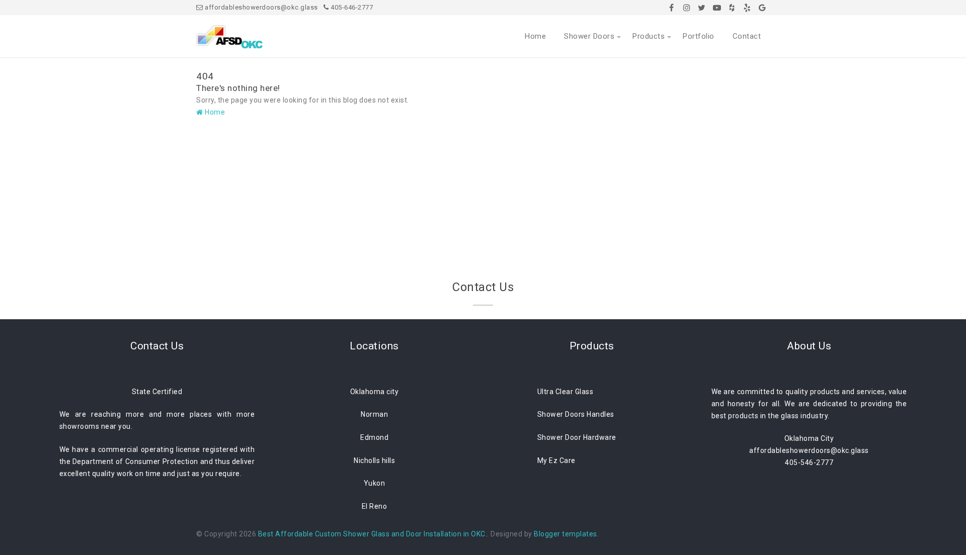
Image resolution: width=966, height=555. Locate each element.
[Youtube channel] (717, 7)
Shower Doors (589, 36)
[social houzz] (732, 7)
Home (535, 36)
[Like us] (671, 7)
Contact (747, 36)
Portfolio (698, 36)
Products (648, 36)
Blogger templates (565, 534)
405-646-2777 (351, 7)
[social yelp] (747, 7)
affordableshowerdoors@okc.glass (260, 7)
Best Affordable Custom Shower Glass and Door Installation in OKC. (373, 534)
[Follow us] (686, 7)
